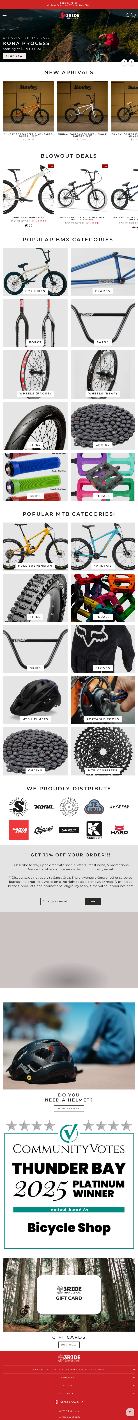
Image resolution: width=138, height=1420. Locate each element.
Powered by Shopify (69, 1417)
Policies (68, 1386)
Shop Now (123, 56)
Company (68, 1377)
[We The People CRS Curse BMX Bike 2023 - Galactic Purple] (134, 227)
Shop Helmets (69, 1108)
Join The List (68, 1394)
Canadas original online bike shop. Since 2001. (68, 1369)
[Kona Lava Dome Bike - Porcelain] (30, 225)
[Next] (131, 62)
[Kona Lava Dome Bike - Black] (26, 225)
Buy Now (69, 1344)
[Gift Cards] (69, 1295)
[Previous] (124, 62)
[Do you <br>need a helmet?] (69, 1046)
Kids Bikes (69, 984)
